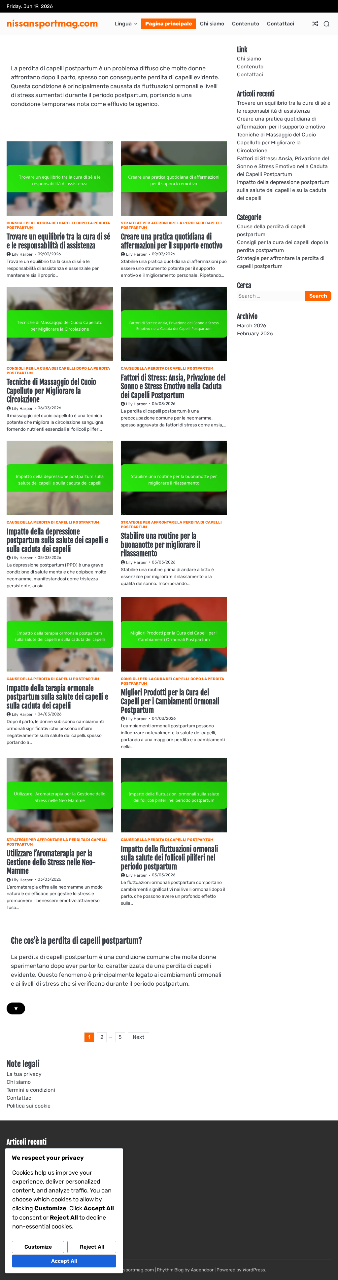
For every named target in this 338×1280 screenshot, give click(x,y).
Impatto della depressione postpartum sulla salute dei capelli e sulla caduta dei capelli (57, 540)
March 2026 (251, 325)
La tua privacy (24, 1074)
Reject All (92, 1247)
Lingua (123, 23)
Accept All (64, 1261)
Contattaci (280, 23)
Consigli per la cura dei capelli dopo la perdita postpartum (58, 225)
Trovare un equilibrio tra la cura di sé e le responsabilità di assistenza (58, 241)
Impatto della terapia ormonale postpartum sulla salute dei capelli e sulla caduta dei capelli (57, 697)
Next (138, 1037)
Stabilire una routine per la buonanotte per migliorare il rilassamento (160, 544)
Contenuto (245, 23)
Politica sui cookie (29, 1106)
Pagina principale (168, 23)
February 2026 (255, 333)
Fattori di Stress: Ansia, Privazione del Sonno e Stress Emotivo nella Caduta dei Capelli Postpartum (173, 386)
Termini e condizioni (31, 1090)
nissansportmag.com (52, 22)
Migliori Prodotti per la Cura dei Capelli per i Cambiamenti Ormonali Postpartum (170, 701)
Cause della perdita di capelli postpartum (167, 368)
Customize (38, 1247)
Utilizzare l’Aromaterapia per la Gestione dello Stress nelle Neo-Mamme (51, 862)
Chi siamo (212, 23)
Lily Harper (22, 254)
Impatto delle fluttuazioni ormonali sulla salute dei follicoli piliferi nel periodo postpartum (169, 858)
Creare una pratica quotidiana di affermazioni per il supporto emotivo (171, 241)
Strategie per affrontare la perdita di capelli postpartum (171, 225)
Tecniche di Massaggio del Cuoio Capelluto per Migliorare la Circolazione (51, 391)
